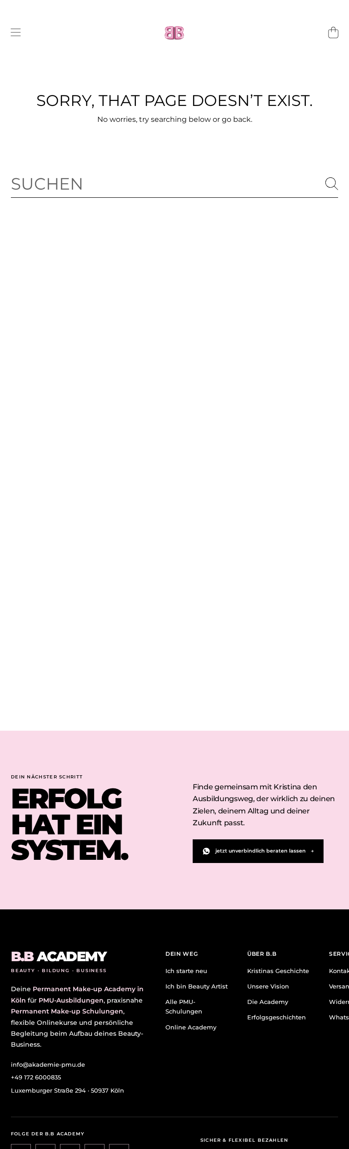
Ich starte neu (186, 970)
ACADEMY (58, 956)
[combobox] (174, 184)
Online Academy (190, 1027)
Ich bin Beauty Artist (196, 986)
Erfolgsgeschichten (276, 1017)
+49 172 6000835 (36, 1077)
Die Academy (267, 1001)
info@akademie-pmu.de (48, 1064)
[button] (16, 33)
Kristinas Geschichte (278, 970)
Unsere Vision (268, 986)
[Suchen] (332, 184)
